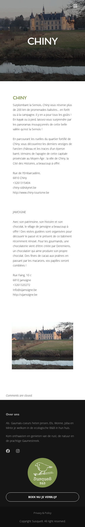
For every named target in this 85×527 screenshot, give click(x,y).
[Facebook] (8, 451)
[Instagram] (18, 451)
